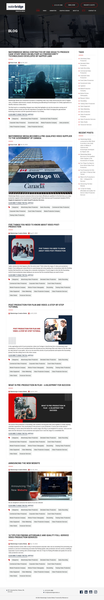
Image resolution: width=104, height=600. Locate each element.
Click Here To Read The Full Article (20, 114)
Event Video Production (34, 211)
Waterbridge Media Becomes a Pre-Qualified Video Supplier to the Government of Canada (40, 137)
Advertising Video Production (29, 118)
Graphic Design (65, 10)
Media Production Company (49, 122)
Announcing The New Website (24, 463)
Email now (71, 5)
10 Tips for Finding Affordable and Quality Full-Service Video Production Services (38, 536)
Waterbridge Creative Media (47, 597)
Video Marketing (26, 291)
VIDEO (44, 10)
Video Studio (13, 295)
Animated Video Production (48, 279)
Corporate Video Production (18, 122)
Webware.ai (65, 597)
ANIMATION (53, 10)
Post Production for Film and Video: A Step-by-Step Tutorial (36, 306)
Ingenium (82, 86)
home (38, 10)
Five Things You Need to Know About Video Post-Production (34, 226)
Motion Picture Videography (36, 287)
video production (64, 122)
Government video (33, 122)
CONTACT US (92, 10)
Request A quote (89, 5)
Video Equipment (14, 291)
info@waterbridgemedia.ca (52, 592)
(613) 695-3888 (58, 5)
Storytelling (49, 287)
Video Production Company (17, 126)
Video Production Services (35, 126)
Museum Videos (84, 98)
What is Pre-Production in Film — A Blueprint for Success (39, 385)
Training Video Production (17, 215)
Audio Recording (45, 207)
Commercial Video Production (48, 118)
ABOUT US (76, 10)
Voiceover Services (25, 295)
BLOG (83, 10)
